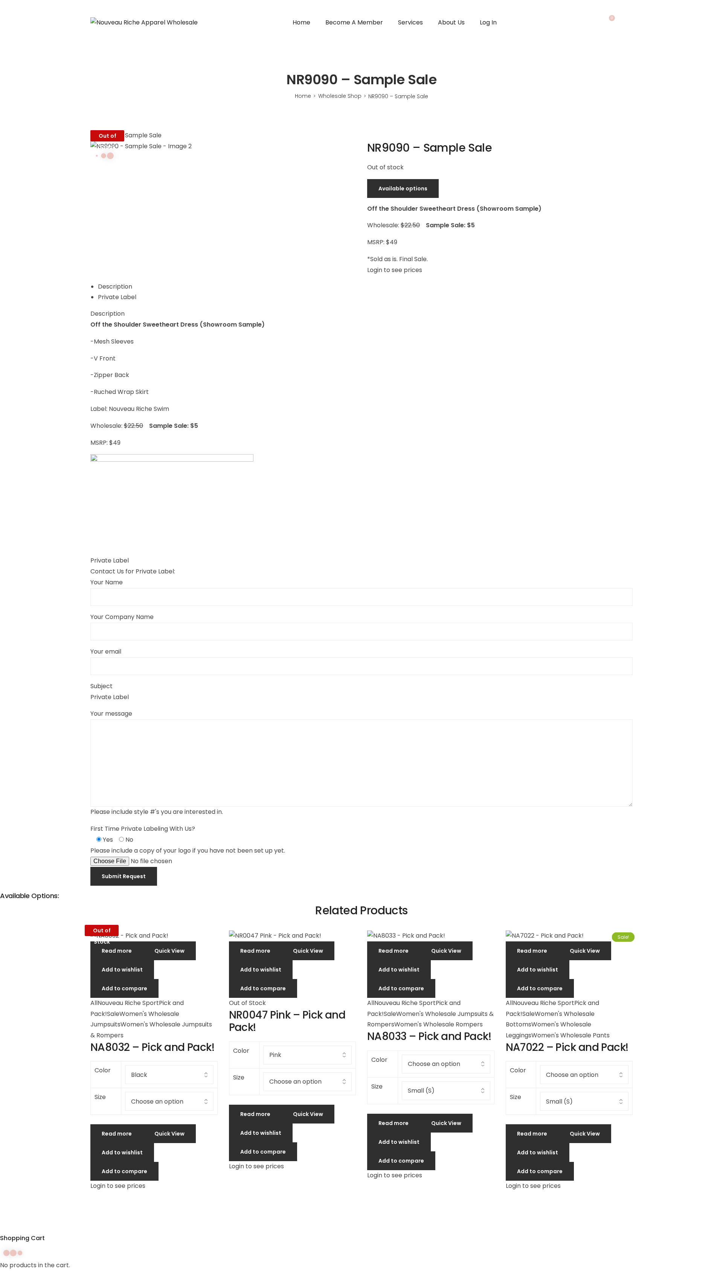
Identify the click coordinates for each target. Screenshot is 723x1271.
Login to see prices (394, 270)
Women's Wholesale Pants (570, 1035)
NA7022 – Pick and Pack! (567, 1047)
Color (103, 1070)
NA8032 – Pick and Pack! (152, 1047)
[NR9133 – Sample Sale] (369, 135)
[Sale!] (154, 935)
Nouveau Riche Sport (128, 1003)
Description (115, 286)
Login (628, 23)
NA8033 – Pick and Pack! (429, 1036)
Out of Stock (247, 1003)
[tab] (365, 286)
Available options (402, 188)
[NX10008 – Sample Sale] (374, 135)
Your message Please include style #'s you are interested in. (156, 762)
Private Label (117, 297)
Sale (113, 1014)
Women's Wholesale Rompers (438, 1024)
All (94, 1003)
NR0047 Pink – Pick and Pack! (287, 1021)
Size (100, 1097)
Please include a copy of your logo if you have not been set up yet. (187, 850)
